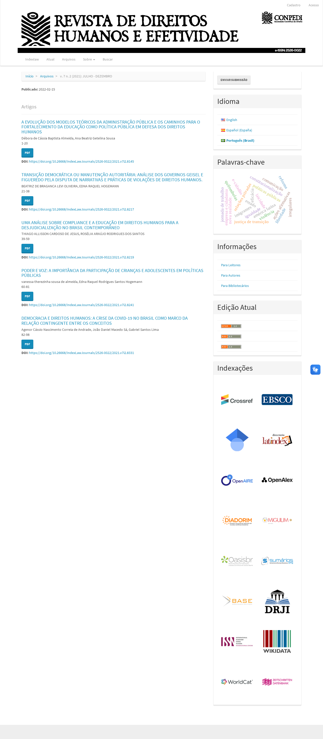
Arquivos (68, 59)
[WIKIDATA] (277, 642)
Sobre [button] (88, 59)
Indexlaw (32, 59)
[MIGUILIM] (277, 521)
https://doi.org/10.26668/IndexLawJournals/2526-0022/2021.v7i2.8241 (81, 305)
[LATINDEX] (277, 440)
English (231, 119)
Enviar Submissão (234, 80)
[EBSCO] (277, 400)
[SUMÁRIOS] (277, 561)
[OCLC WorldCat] (237, 682)
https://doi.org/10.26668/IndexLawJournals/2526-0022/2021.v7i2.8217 (81, 209)
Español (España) (239, 130)
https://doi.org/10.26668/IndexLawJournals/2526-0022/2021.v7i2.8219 (81, 257)
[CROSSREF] (237, 400)
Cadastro (294, 5)
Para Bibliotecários (235, 285)
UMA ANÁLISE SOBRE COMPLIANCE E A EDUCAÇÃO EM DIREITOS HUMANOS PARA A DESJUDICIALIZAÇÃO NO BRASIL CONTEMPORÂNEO (99, 225)
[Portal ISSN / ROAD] (237, 642)
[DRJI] (277, 601)
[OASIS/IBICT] (237, 561)
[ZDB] (277, 682)
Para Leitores (230, 265)
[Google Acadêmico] (237, 440)
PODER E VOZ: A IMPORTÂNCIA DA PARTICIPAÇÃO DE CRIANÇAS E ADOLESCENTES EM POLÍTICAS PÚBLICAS (112, 273)
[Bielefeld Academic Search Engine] (237, 601)
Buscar (108, 59)
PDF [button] (27, 153)
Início (29, 76)
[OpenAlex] (277, 480)
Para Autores (230, 275)
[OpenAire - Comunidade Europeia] (237, 480)
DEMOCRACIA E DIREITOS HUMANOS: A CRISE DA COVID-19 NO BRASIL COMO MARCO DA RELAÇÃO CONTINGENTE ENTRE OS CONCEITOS (104, 320)
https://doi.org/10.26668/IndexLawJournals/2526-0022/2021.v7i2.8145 (81, 161)
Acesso (314, 5)
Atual (50, 59)
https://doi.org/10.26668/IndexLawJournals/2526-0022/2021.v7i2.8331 (81, 352)
